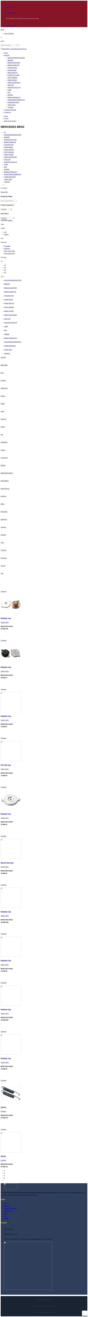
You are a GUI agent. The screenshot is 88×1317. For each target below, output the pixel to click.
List (5, 232)
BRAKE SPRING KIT (10, 172)
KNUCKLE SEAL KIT (10, 162)
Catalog (10, 220)
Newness (7, 248)
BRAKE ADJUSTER (10, 139)
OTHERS (7, 182)
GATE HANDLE (9, 152)
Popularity (7, 246)
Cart (5, 1216)
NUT (5, 167)
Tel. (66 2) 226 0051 (10, 6)
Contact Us (7, 1211)
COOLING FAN (8, 144)
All (5, 132)
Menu (2, 29)
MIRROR (7, 137)
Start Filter (4, 220)
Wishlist (6, 1218)
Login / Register (9, 33)
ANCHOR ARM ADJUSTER (12, 135)
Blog (5, 1213)
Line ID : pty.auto (11, 26)
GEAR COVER (8, 154)
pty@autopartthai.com (10, 12)
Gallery (6, 234)
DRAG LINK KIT (9, 149)
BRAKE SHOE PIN (10, 142)
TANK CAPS (8, 179)
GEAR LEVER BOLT (10, 157)
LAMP (6, 164)
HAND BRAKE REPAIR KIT (12, 174)
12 (5, 265)
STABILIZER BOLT (10, 177)
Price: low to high (9, 251)
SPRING (6, 169)
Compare (3, 640)
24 (5, 267)
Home (6, 116)
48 (5, 270)
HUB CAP (7, 159)
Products (7, 1206)
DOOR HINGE (8, 147)
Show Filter (4, 192)
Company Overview (10, 1208)
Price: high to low (9, 253)
